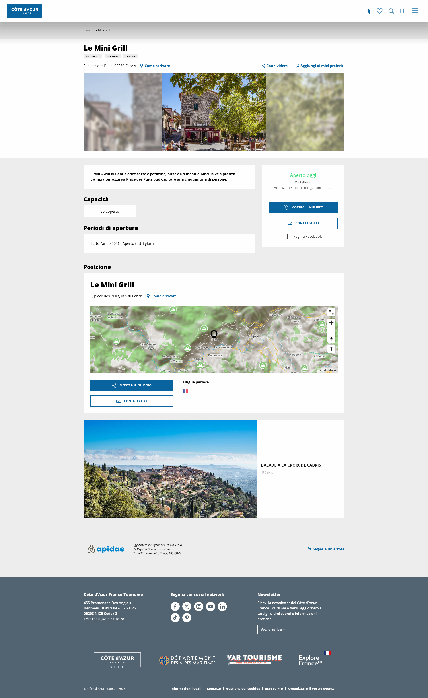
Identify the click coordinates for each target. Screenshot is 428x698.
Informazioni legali (186, 688)
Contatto (214, 688)
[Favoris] (380, 11)
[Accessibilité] (369, 11)
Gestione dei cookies (243, 688)
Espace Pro (274, 688)
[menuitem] (24, 11)
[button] (391, 11)
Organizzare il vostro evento (311, 688)
